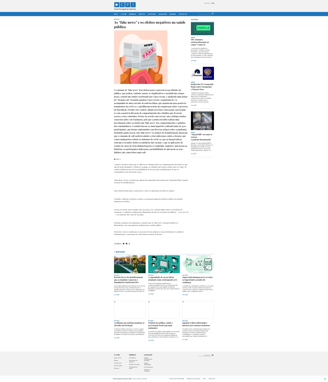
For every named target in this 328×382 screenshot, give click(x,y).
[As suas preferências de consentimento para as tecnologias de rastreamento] (325, 379)
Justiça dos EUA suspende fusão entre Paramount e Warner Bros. (202, 87)
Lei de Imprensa (148, 367)
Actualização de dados (133, 367)
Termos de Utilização (193, 378)
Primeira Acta (117, 363)
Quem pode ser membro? (133, 361)
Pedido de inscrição (134, 364)
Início (116, 14)
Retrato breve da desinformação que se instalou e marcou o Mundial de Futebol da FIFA (128, 280)
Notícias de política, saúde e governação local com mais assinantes (160, 325)
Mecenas (173, 14)
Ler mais (193, 60)
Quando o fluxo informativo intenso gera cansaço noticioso (196, 324)
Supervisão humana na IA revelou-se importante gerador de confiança (197, 280)
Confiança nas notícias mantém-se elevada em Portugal (129, 324)
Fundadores (132, 357)
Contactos (183, 14)
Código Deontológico (147, 363)
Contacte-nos (208, 3)
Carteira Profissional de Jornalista (148, 359)
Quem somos (117, 357)
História (116, 360)
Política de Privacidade (176, 378)
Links (204, 378)
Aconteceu (152, 14)
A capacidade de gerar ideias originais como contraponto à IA (162, 278)
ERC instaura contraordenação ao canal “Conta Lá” (200, 42)
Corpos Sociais (118, 365)
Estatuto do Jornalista (147, 370)
